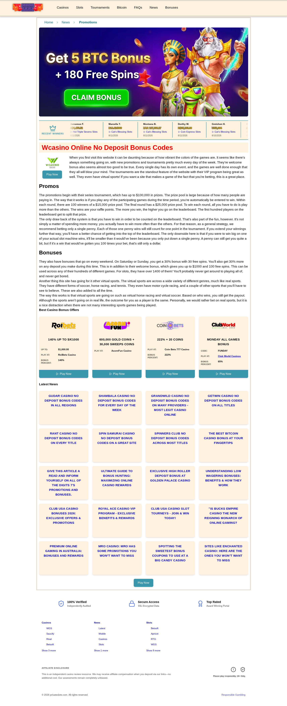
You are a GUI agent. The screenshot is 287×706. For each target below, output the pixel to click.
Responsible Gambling (233, 694)
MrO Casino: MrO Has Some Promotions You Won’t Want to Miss (117, 551)
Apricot (154, 633)
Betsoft (50, 644)
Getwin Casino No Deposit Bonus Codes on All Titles (223, 400)
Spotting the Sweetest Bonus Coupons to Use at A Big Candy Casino (170, 553)
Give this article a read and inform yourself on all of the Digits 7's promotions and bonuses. (63, 482)
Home (48, 22)
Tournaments (100, 7)
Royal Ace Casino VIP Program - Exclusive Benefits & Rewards (116, 513)
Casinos (63, 7)
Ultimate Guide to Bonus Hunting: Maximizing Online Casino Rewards (117, 478)
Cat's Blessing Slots (115, 131)
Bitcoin (122, 7)
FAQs (138, 7)
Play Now (52, 174)
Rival (49, 639)
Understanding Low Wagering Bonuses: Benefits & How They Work (223, 478)
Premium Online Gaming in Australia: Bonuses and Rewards (64, 551)
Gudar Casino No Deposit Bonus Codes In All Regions (64, 400)
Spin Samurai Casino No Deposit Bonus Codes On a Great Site (116, 438)
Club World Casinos (229, 356)
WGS (49, 628)
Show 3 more (49, 650)
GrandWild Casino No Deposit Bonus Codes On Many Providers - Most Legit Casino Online (170, 405)
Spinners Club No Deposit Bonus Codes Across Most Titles (170, 438)
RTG (153, 639)
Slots (79, 7)
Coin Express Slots (184, 131)
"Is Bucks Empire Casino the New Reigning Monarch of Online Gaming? (223, 515)
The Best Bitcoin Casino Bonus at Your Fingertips (223, 438)
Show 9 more (153, 650)
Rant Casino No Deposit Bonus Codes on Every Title (64, 438)
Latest (102, 628)
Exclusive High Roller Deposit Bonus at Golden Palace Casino (170, 475)
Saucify (50, 633)
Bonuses (171, 7)
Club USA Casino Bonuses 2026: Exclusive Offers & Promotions (63, 515)
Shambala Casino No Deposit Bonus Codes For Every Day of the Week (117, 403)
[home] (27, 13)
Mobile (102, 633)
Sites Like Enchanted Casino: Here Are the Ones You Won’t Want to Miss (223, 553)
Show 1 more (101, 650)
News (154, 7)
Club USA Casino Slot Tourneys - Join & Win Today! (170, 513)
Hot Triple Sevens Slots (79, 131)
